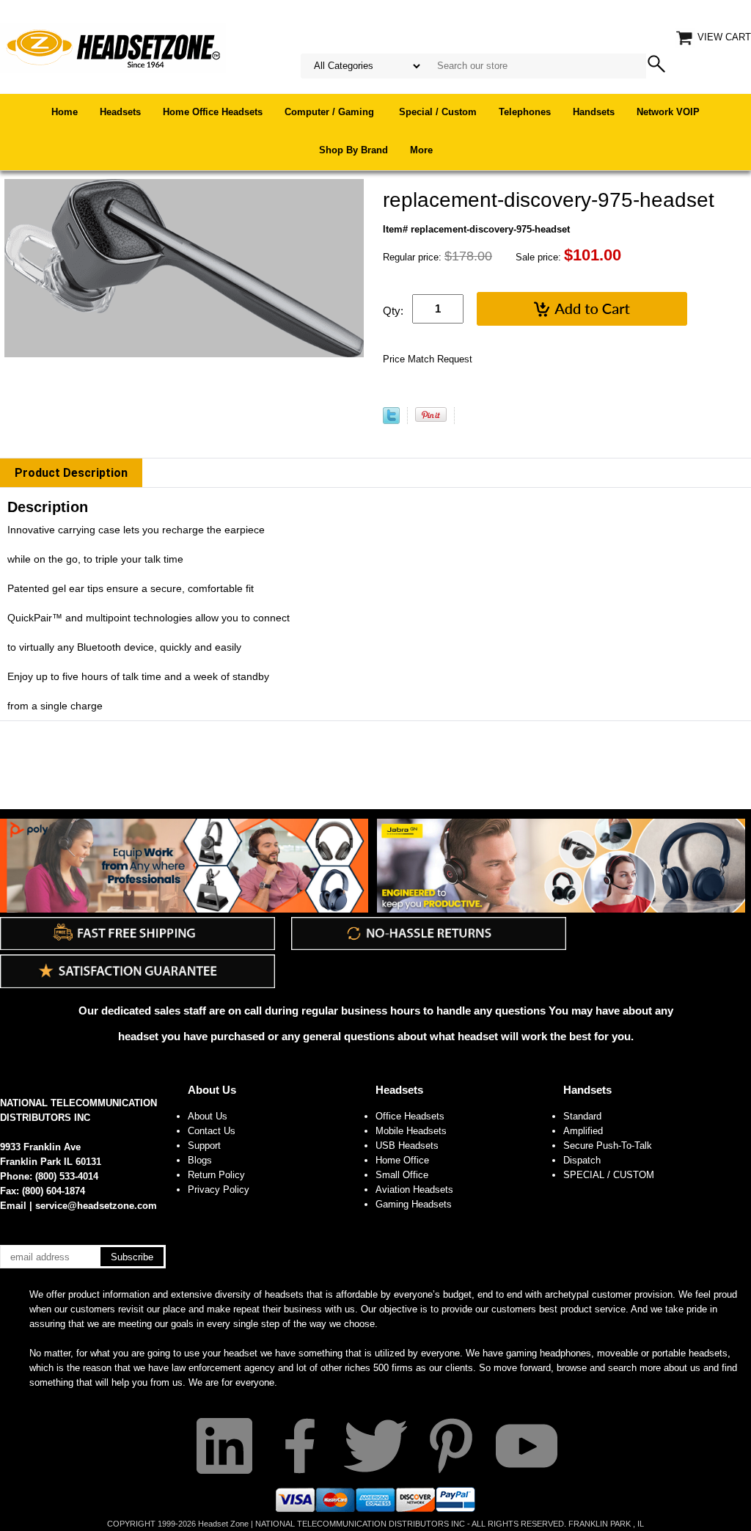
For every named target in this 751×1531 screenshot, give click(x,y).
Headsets (120, 111)
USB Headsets (407, 1145)
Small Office (402, 1174)
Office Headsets (410, 1116)
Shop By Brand (353, 150)
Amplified (583, 1130)
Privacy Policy (218, 1189)
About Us (212, 1090)
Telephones (525, 111)
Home (64, 111)
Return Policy (216, 1174)
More (421, 150)
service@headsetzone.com (96, 1205)
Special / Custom (438, 111)
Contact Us (211, 1130)
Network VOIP (668, 111)
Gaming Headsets (414, 1204)
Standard (582, 1116)
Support (204, 1145)
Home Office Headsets (213, 111)
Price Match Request (427, 359)
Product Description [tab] (71, 473)
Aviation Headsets (414, 1189)
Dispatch (582, 1160)
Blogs (200, 1160)
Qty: (393, 310)
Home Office (402, 1160)
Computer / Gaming (331, 111)
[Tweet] (391, 420)
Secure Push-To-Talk (607, 1145)
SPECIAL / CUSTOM (608, 1174)
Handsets (594, 111)
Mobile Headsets (411, 1130)
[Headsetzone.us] (113, 47)
